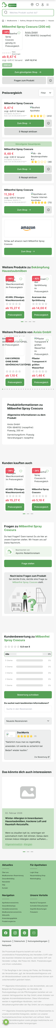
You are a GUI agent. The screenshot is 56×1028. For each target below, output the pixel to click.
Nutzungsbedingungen (37, 941)
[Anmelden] (42, 4)
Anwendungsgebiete (9, 918)
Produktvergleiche (8, 921)
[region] (28, 745)
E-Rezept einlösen (28, 131)
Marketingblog (35, 879)
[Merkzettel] (37, 4)
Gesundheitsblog (8, 879)
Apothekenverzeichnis (10, 903)
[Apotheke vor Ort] (32, 4)
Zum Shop (22, 123)
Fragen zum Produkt (24, 80)
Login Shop (34, 872)
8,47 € (8, 107)
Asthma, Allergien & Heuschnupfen (32, 21)
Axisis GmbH (31, 32)
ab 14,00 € (39, 308)
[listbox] (28, 721)
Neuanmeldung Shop (37, 875)
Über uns (5, 872)
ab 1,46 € (38, 375)
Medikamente (12, 21)
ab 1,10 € (11, 375)
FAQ (3, 885)
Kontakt (5, 888)
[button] (47, 4)
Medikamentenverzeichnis (11, 912)
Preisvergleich (15, 315)
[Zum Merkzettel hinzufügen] (18, 32)
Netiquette (6, 945)
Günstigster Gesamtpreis (28, 144)
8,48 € (9, 153)
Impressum (6, 941)
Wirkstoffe (6, 915)
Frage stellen (28, 563)
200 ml (7, 65)
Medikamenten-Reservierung (12, 875)
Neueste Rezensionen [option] (16, 721)
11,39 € (9, 194)
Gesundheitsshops (8, 906)
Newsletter (6, 882)
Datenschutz (19, 941)
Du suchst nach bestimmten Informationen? (26, 703)
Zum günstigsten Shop (26, 72)
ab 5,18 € (38, 500)
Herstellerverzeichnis (10, 909)
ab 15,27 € (12, 308)
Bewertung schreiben (28, 694)
